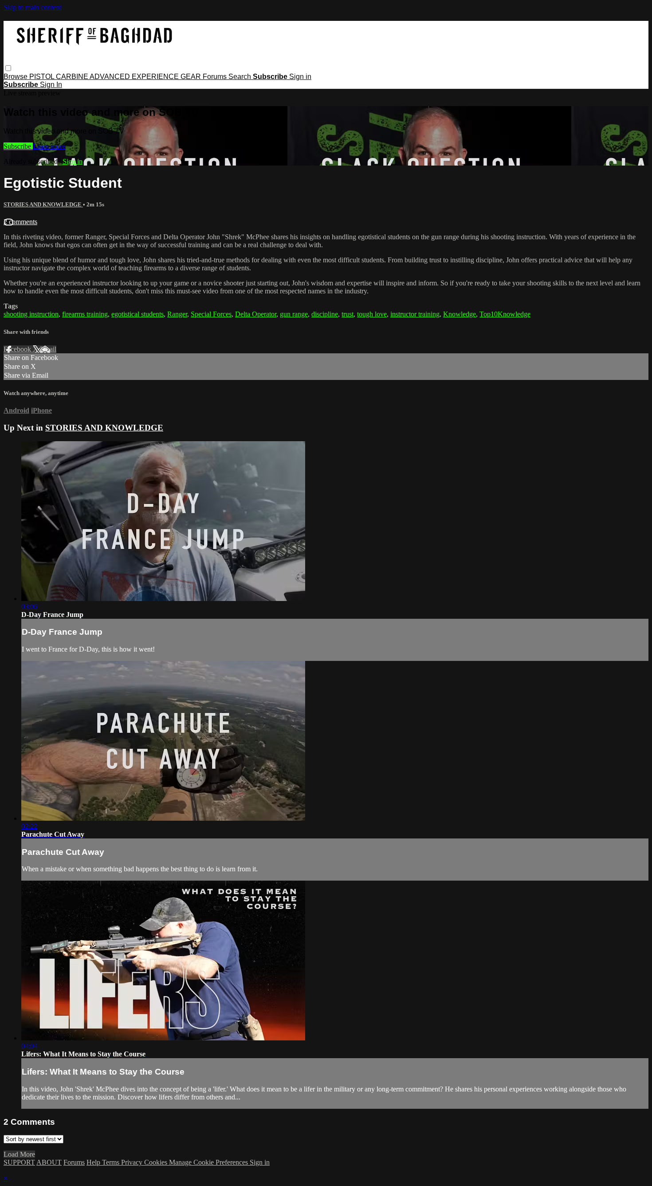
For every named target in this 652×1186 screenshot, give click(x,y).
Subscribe (18, 146)
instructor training (415, 314)
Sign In (51, 84)
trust (347, 314)
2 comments (20, 221)
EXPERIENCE (156, 76)
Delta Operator (255, 314)
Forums (215, 76)
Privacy (132, 1162)
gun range (294, 314)
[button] (8, 68)
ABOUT (49, 1162)
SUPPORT (19, 1162)
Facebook (18, 349)
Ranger (177, 314)
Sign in (300, 76)
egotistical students (137, 314)
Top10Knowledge (504, 314)
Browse (16, 76)
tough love (372, 314)
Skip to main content (32, 7)
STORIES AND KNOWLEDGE (43, 204)
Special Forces (211, 314)
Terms (111, 1162)
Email (48, 349)
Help (94, 1162)
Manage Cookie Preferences (209, 1162)
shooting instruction (31, 314)
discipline (324, 314)
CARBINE (73, 76)
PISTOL (42, 76)
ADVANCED (111, 76)
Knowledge (459, 314)
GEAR (192, 76)
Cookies (156, 1162)
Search (240, 76)
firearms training (85, 314)
